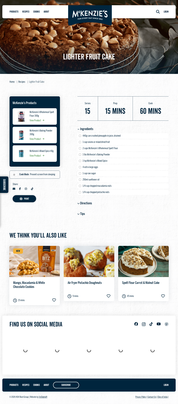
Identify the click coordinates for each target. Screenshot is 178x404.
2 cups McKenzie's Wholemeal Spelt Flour (100, 148)
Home (12, 82)
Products (14, 11)
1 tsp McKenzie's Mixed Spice (95, 161)
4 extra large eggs (90, 167)
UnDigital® (43, 397)
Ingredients (86, 129)
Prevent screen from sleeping (37, 174)
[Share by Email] (14, 189)
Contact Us (152, 397)
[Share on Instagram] (26, 189)
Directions (86, 203)
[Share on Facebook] (20, 189)
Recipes (25, 11)
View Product (35, 120)
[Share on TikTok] (32, 189)
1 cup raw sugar (89, 173)
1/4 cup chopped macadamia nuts (97, 186)
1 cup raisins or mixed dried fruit (96, 142)
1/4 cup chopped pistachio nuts (96, 192)
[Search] (158, 12)
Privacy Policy (140, 397)
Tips (82, 214)
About (46, 11)
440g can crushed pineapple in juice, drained (102, 136)
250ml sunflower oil (91, 179)
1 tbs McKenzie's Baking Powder (96, 154)
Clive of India (162, 397)
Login (166, 11)
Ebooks (36, 11)
